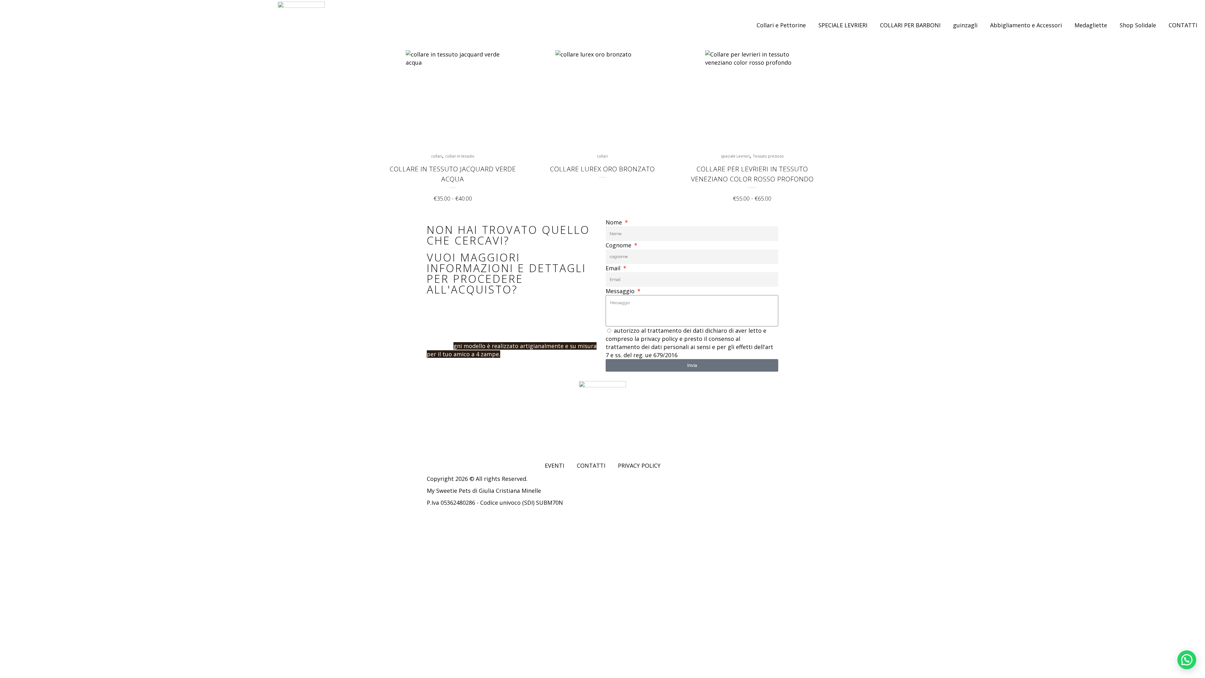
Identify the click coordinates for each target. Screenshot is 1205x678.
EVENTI (554, 465)
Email (614, 268)
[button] (1186, 659)
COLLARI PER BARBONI (910, 25)
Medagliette (1090, 25)
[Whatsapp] (466, 442)
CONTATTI (1183, 25)
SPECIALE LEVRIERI (842, 25)
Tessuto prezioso (768, 156)
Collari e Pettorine (781, 25)
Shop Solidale (1138, 25)
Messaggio (621, 291)
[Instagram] (449, 442)
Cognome (619, 245)
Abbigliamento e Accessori (1026, 25)
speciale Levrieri (735, 156)
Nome (615, 222)
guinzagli (965, 25)
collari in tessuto (459, 156)
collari (436, 156)
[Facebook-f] (431, 442)
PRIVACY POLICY (639, 465)
